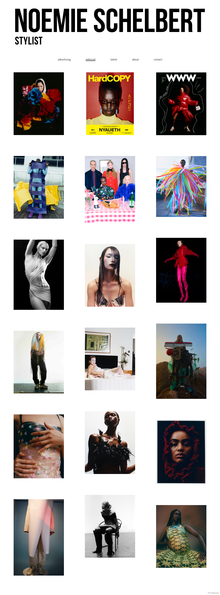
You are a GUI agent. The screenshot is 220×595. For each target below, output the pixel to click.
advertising (64, 60)
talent (113, 60)
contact (158, 60)
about (135, 60)
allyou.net (215, 593)
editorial (90, 60)
